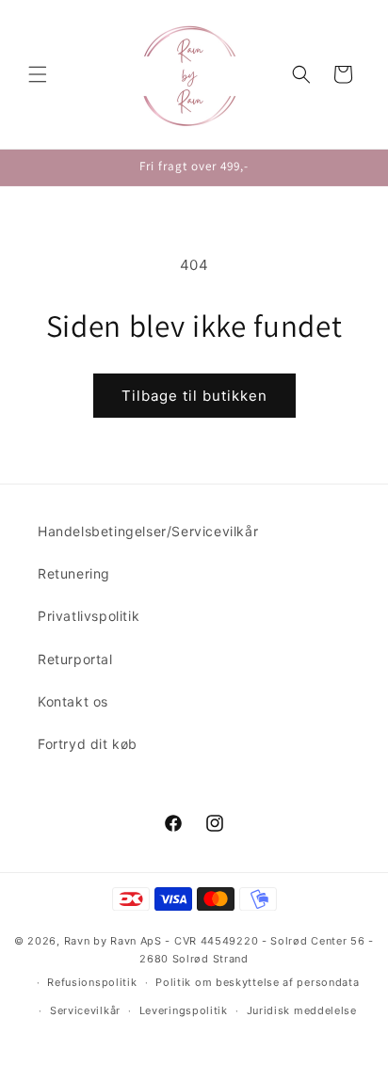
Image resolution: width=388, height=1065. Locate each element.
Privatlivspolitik (88, 616)
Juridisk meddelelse (302, 1010)
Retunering (74, 573)
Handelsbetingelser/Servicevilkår (148, 531)
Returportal (75, 659)
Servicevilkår (85, 1010)
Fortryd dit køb (87, 744)
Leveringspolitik (183, 1010)
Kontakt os (73, 701)
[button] (37, 74)
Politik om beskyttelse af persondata (257, 982)
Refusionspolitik (92, 982)
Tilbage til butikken (194, 396)
